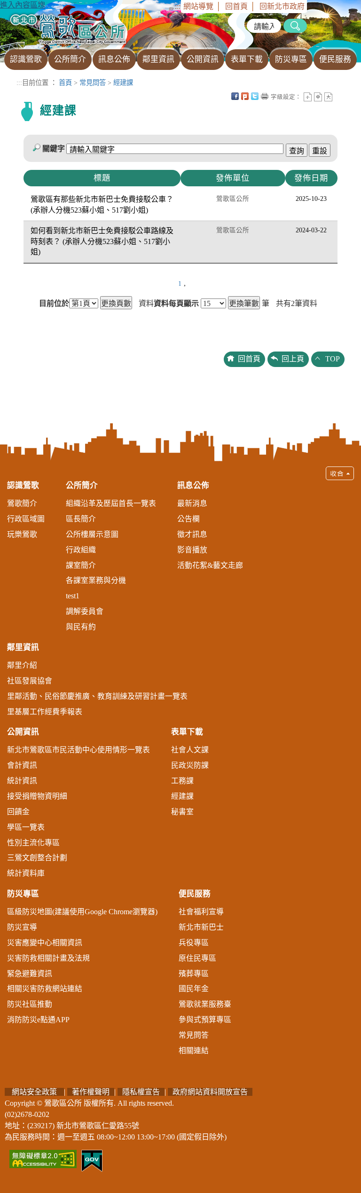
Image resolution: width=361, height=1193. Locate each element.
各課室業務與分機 (96, 580)
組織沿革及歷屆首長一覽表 (111, 503)
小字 (308, 96)
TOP (332, 359)
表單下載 (187, 731)
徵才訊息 (192, 534)
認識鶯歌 (23, 485)
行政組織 (81, 550)
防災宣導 (22, 927)
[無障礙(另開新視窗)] (43, 1158)
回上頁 (293, 359)
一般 (318, 96)
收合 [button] (340, 473)
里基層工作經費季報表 (44, 712)
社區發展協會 (29, 681)
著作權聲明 (91, 1092)
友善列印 (264, 96)
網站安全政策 (34, 1092)
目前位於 (54, 303)
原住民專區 (197, 958)
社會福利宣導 (201, 912)
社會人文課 (190, 750)
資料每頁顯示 (176, 303)
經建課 (123, 82)
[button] (180, 765)
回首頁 (236, 6)
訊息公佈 (193, 485)
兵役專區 (194, 943)
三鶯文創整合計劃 (37, 858)
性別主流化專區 (33, 843)
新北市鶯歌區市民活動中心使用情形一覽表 (78, 750)
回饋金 (18, 812)
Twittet (255, 96)
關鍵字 (53, 149)
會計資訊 (22, 765)
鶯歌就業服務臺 (205, 1004)
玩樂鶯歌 (22, 534)
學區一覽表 (26, 827)
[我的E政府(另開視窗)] (91, 1160)
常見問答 (92, 82)
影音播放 (192, 550)
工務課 (182, 781)
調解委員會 (84, 611)
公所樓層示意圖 (92, 534)
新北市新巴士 (201, 927)
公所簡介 (82, 485)
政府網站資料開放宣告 (210, 1092)
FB (235, 96)
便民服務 (195, 893)
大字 (328, 96)
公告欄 (188, 519)
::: (177, 6)
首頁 (65, 82)
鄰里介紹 (22, 665)
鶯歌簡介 (22, 503)
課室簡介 (81, 565)
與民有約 (81, 627)
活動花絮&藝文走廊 (210, 565)
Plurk (245, 96)
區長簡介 (81, 519)
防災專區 (23, 893)
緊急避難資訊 (29, 974)
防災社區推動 (29, 1004)
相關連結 (194, 1051)
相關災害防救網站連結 (44, 989)
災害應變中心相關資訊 (44, 943)
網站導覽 (198, 6)
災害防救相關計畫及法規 (48, 958)
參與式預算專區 (205, 1020)
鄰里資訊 (23, 647)
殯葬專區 (194, 974)
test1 (72, 596)
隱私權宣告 (141, 1092)
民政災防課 (190, 765)
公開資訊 (23, 731)
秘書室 (182, 812)
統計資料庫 (26, 873)
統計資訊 (22, 781)
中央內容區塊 (338, 96)
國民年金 (194, 989)
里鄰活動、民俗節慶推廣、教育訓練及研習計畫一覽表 (97, 696)
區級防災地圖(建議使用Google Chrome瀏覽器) (82, 912)
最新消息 (192, 503)
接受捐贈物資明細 (37, 796)
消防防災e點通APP (38, 1020)
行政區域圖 (26, 519)
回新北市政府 (282, 6)
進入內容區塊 (22, 5)
